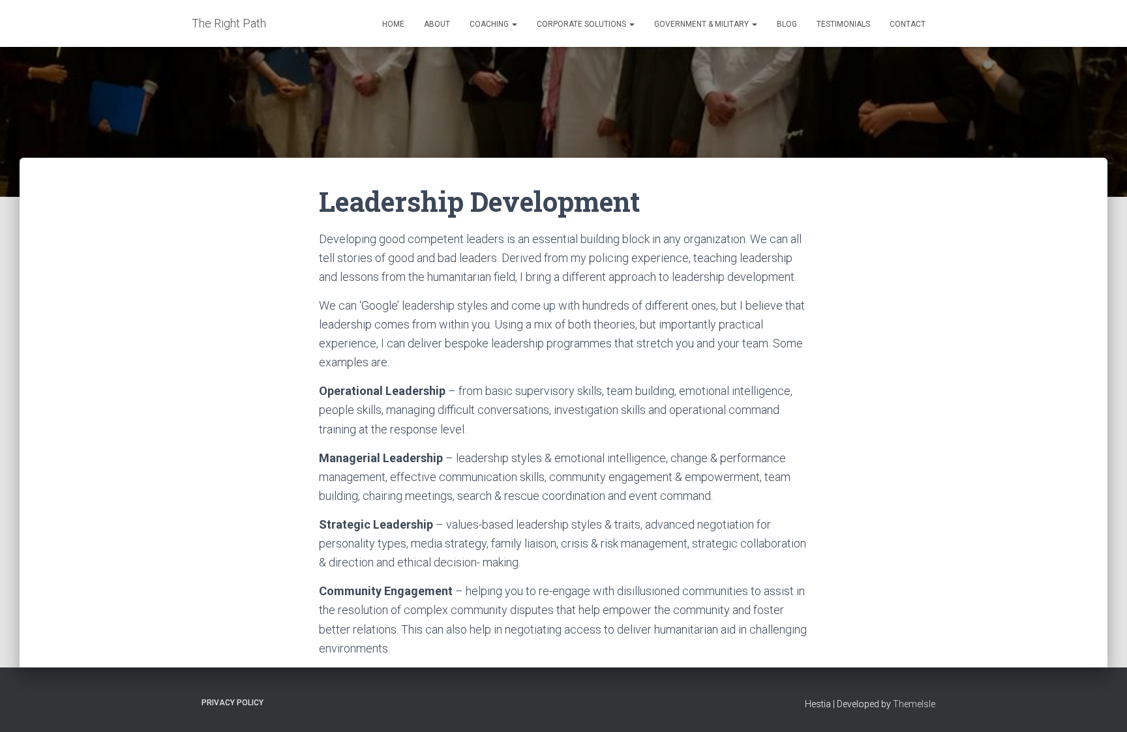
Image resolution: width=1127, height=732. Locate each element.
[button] (514, 24)
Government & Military (702, 24)
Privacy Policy (232, 702)
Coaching (490, 24)
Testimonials (843, 24)
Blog (787, 24)
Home (393, 24)
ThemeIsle (914, 704)
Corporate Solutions (582, 24)
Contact (907, 24)
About (437, 24)
